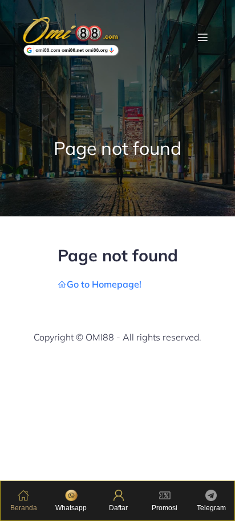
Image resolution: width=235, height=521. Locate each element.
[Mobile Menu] (202, 37)
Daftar (118, 508)
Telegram (211, 508)
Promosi (164, 508)
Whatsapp (71, 508)
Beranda (23, 508)
